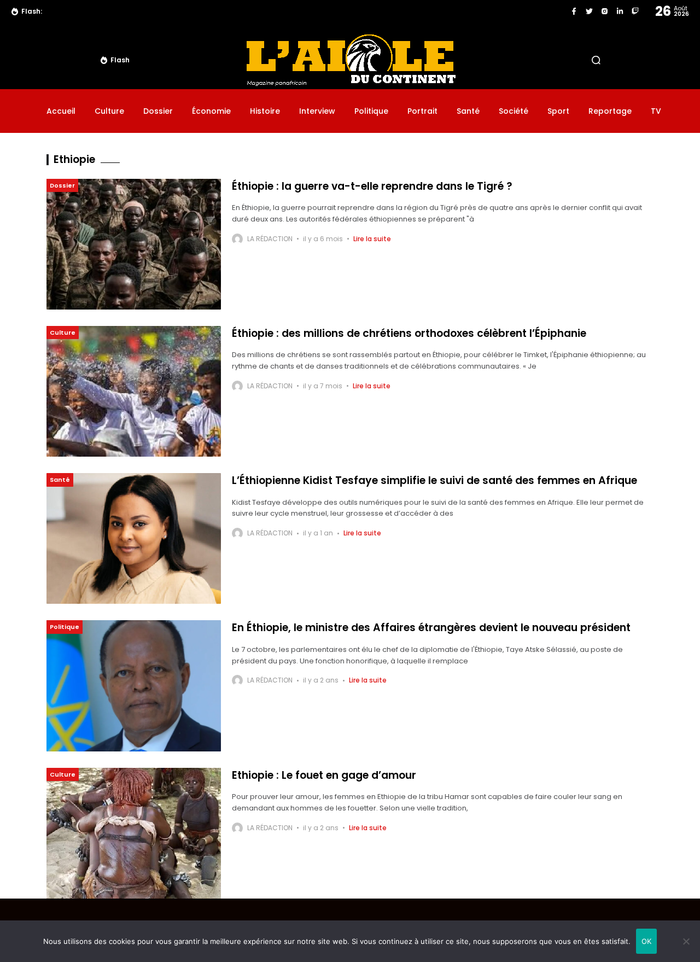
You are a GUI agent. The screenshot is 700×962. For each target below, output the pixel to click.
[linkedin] (619, 11)
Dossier (62, 185)
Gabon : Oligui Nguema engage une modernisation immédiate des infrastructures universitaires (230, 11)
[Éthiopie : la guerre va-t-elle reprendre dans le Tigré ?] (133, 244)
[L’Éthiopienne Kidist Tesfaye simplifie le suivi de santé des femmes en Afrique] (133, 538)
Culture (62, 332)
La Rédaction (270, 238)
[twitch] (635, 11)
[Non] (686, 941)
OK (646, 941)
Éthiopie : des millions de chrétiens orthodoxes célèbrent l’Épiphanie (409, 333)
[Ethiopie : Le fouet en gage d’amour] (133, 833)
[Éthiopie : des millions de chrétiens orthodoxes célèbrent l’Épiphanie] (133, 391)
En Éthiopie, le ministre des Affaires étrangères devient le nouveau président (431, 627)
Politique (64, 626)
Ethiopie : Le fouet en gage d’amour (324, 775)
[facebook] (574, 11)
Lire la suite (372, 238)
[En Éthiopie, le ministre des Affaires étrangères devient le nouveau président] (133, 685)
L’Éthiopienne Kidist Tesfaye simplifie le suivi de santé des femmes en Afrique (434, 480)
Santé (60, 479)
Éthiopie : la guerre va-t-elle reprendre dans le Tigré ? (372, 186)
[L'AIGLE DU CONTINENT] (350, 59)
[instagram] (604, 11)
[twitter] (589, 11)
